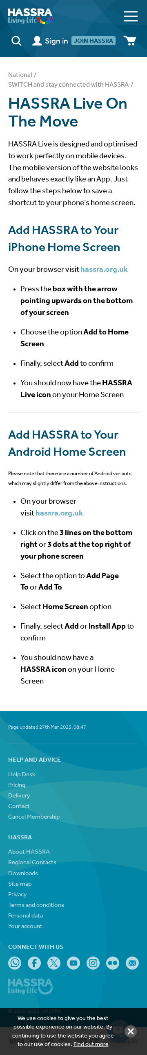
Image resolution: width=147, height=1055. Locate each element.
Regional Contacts (32, 862)
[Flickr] (112, 963)
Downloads (23, 873)
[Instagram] (93, 963)
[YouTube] (73, 963)
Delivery (19, 795)
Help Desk (21, 774)
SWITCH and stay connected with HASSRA (68, 84)
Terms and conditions (36, 905)
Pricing (16, 785)
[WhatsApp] (14, 963)
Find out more (91, 1044)
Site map (19, 883)
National (20, 74)
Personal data (25, 915)
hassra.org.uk (104, 269)
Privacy (17, 894)
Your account (25, 926)
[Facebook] (34, 963)
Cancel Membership (34, 816)
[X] (54, 963)
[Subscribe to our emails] (132, 963)
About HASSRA (29, 851)
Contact (19, 806)
